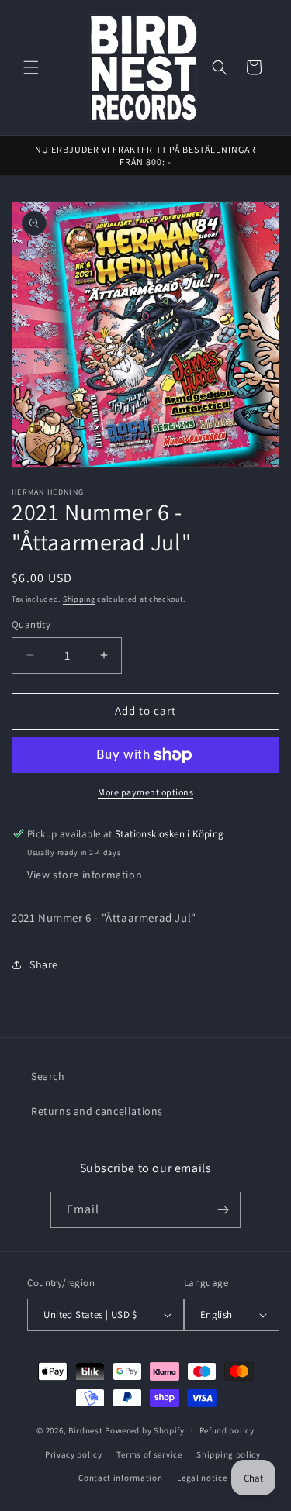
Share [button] (43, 964)
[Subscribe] (223, 1210)
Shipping (79, 599)
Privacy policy (73, 1454)
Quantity (31, 624)
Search (48, 1076)
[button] (31, 67)
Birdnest (85, 1430)
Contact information (120, 1477)
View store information (84, 874)
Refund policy (227, 1430)
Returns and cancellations (97, 1111)
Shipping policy (228, 1454)
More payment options (145, 792)
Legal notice (202, 1477)
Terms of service (149, 1454)
